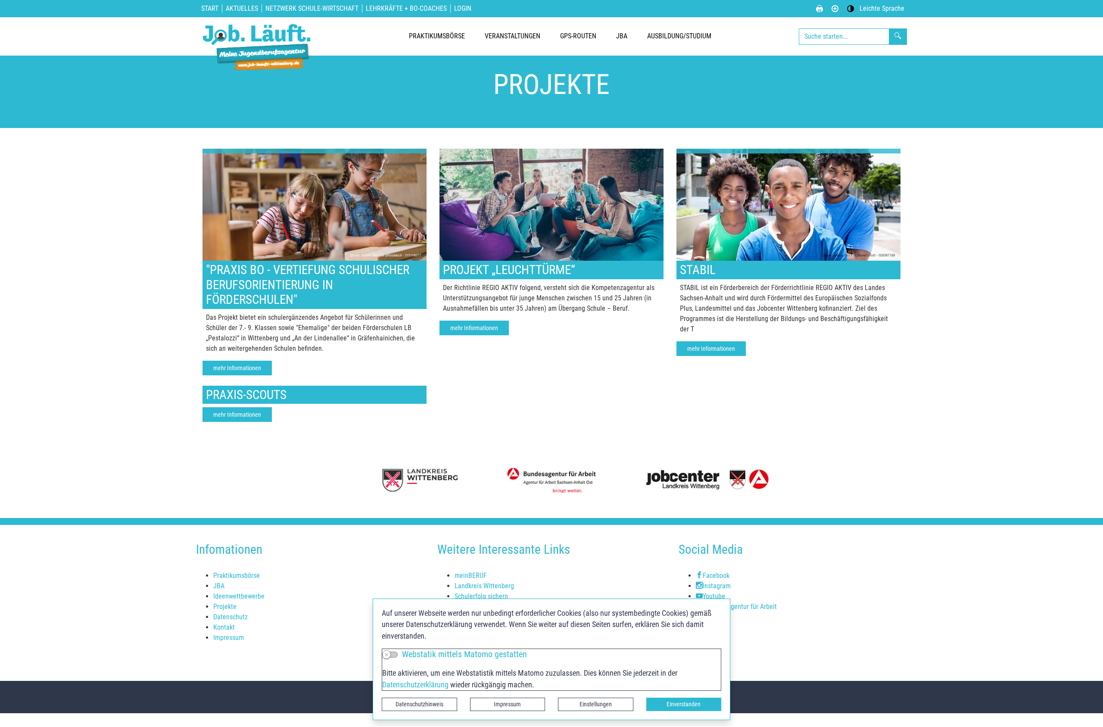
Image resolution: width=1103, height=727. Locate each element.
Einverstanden (684, 704)
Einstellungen (596, 704)
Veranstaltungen (512, 36)
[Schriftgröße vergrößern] (835, 9)
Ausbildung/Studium (679, 36)
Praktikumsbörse (437, 36)
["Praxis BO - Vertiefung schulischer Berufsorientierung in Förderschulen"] (315, 204)
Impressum (507, 704)
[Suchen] (898, 36)
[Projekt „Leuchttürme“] (551, 204)
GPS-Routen (578, 36)
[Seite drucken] (819, 9)
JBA (621, 36)
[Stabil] (788, 204)
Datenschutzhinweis (419, 704)
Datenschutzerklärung (415, 684)
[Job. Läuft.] (258, 36)
